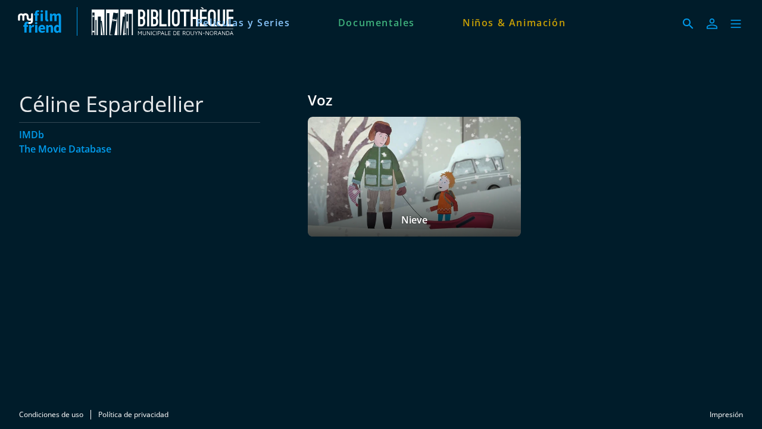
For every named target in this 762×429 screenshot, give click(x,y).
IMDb (31, 134)
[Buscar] (688, 24)
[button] (736, 24)
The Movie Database (65, 149)
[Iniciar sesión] (712, 24)
